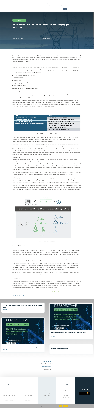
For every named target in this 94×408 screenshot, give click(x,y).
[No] (92, 406)
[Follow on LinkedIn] (82, 389)
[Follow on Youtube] (87, 389)
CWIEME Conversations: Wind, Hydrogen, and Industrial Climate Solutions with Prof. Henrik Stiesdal (68, 333)
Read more (65, 406)
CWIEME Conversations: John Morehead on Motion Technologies (20, 347)
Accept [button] (65, 9)
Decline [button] (70, 9)
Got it (60, 406)
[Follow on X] (85, 389)
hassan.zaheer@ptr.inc (47, 366)
